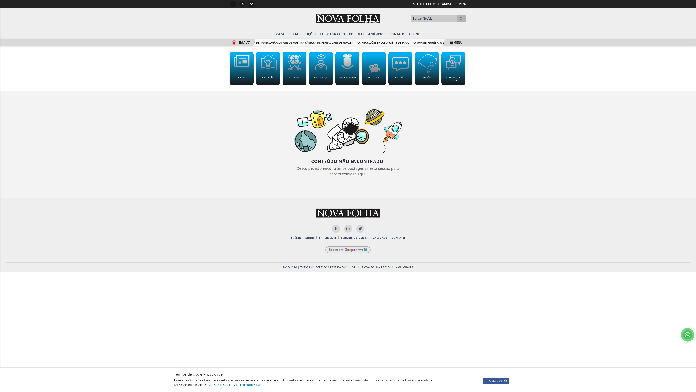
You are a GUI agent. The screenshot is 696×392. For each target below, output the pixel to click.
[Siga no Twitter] (251, 4)
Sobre (310, 238)
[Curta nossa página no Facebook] (336, 229)
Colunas (356, 34)
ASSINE (414, 34)
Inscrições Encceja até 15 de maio (379, 42)
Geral (293, 34)
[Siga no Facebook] (233, 4)
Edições (309, 34)
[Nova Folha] (348, 18)
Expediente (328, 238)
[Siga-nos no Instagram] (348, 229)
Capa (280, 34)
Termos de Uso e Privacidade (364, 238)
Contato (397, 34)
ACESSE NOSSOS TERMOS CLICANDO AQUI (234, 385)
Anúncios (377, 34)
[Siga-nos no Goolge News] (348, 249)
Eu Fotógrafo (332, 34)
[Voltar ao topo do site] (690, 235)
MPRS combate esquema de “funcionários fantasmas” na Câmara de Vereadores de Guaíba (281, 42)
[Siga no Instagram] (242, 4)
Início (296, 238)
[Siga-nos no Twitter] (360, 229)
